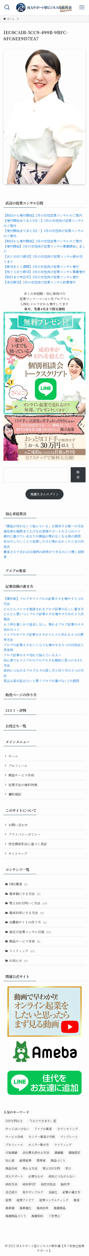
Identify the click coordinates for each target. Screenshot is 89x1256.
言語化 (52, 1192)
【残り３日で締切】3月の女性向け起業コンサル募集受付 (44, 271)
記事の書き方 (71, 1192)
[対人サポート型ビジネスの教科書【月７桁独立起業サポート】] (44, 7)
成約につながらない (61, 1176)
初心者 (9, 1160)
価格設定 (74, 1152)
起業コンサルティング (53, 1200)
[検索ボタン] (7, 7)
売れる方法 (29, 1168)
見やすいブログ (32, 1192)
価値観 (58, 1152)
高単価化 (25, 1208)
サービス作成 (14, 1136)
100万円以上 (14, 1121)
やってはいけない (17, 1129)
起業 (8, 1200)
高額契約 (37, 1216)
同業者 (41, 1160)
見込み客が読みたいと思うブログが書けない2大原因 (41, 680)
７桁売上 (54, 1216)
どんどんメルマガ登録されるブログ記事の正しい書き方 (43, 609)
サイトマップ (17, 853)
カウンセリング (67, 1129)
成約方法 (11, 1184)
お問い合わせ (18, 824)
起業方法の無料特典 (22, 784)
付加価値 (11, 1152)
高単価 (9, 1208)
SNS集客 (18, 884)
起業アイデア (25, 1200)
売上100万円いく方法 (28, 903)
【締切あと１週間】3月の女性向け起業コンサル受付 (41, 266)
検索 (78, 475)
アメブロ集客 (43, 1129)
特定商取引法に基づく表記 (27, 844)
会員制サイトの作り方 (28, 922)
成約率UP (29, 1184)
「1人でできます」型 (42, 1121)
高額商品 (60, 1208)
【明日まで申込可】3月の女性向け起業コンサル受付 (41, 277)
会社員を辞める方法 (35, 1152)
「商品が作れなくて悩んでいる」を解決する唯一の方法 (43, 526)
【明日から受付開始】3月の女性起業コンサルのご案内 (42, 241)
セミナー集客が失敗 (41, 1136)
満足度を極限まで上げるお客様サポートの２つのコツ (42, 531)
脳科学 (65, 1184)
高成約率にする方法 (26, 912)
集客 (77, 1200)
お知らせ (18, 960)
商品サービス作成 (21, 775)
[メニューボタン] (82, 7)
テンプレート (69, 1136)
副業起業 (25, 1160)
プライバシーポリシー (24, 834)
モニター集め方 (38, 1144)
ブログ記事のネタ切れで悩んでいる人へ (32, 655)
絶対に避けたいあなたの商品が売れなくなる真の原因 (42, 536)
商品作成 (11, 1168)
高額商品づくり (15, 1216)
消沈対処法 (48, 1184)
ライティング (22, 950)
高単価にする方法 (25, 893)
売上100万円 (51, 1168)
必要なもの (35, 1176)
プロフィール (17, 765)
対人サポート (14, 1176)
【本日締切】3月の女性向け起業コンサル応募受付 (39, 282)
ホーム (13, 756)
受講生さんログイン (44, 494)
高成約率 (42, 1208)
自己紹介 (11, 1192)
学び (68, 1168)
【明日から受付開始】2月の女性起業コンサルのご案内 (42, 215)
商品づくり (58, 1160)
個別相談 (14, 794)
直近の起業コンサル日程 (30, 931)
